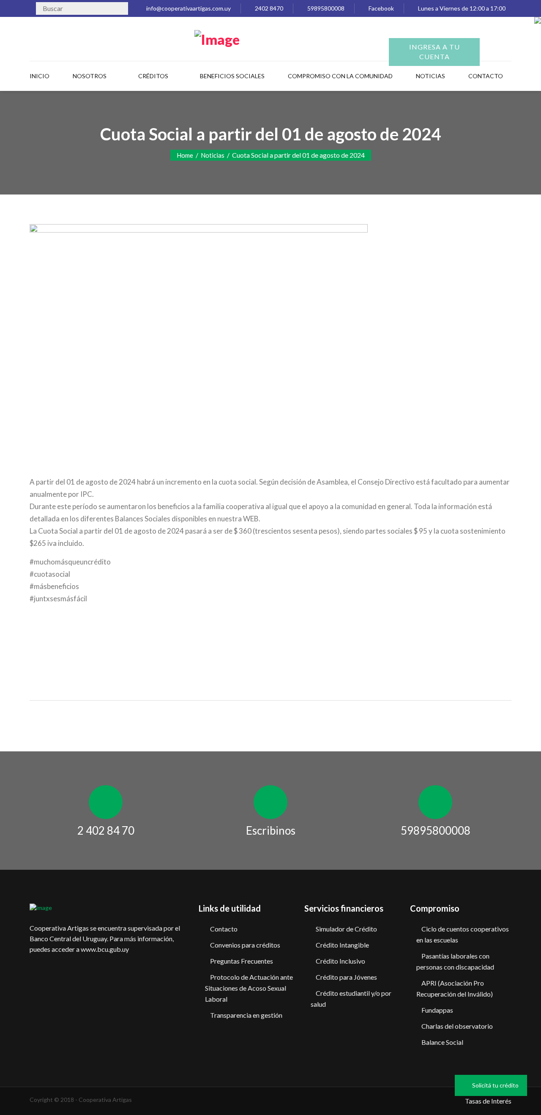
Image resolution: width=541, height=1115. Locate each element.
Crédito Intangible (342, 945)
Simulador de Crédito (346, 929)
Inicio (39, 75)
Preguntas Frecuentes (241, 961)
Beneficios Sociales (232, 75)
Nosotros (90, 75)
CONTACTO (485, 75)
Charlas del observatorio (457, 1026)
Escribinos (270, 830)
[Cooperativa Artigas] (217, 38)
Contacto (224, 929)
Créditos (153, 75)
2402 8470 (268, 8)
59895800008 (325, 8)
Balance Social (442, 1042)
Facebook (380, 8)
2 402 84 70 (105, 830)
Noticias (430, 75)
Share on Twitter (62, 652)
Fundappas (437, 1010)
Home (185, 155)
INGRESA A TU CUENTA (434, 51)
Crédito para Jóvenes (346, 977)
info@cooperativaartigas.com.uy (188, 8)
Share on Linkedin (86, 652)
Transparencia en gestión (246, 1015)
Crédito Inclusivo (340, 961)
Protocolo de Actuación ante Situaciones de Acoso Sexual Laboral (249, 988)
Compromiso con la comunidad (340, 75)
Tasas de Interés (488, 1101)
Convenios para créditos (245, 945)
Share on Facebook (39, 652)
